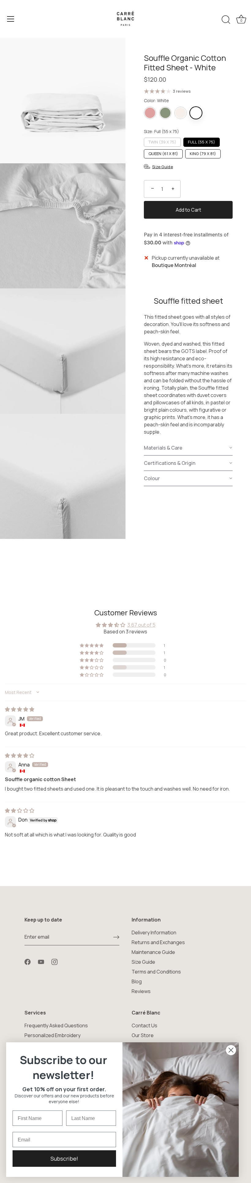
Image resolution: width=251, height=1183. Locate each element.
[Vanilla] (180, 113)
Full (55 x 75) (201, 142)
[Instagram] (54, 961)
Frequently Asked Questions (56, 1025)
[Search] (226, 20)
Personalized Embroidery (52, 1035)
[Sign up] (116, 937)
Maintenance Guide (153, 952)
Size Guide (143, 962)
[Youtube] (41, 961)
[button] (188, 448)
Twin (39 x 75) (162, 142)
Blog (137, 981)
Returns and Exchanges (158, 942)
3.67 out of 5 (141, 624)
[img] (19, 709)
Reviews (141, 991)
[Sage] (165, 113)
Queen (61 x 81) (163, 153)
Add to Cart (188, 209)
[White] (196, 113)
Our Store (143, 1035)
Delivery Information (154, 932)
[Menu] (10, 19)
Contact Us (144, 1025)
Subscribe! (64, 1158)
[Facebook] (27, 961)
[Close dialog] (231, 1050)
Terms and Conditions (156, 971)
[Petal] (150, 113)
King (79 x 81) (203, 153)
